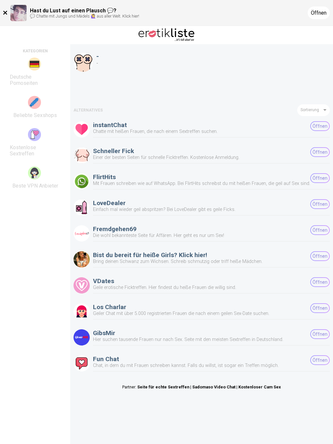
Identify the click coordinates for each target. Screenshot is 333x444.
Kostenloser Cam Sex (259, 387)
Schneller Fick (113, 151)
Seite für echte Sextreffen (163, 387)
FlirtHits (104, 177)
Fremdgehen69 (115, 229)
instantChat (110, 125)
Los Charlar (109, 307)
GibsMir (104, 333)
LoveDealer (109, 203)
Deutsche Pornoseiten (24, 80)
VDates (103, 281)
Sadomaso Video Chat (213, 387)
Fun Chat (106, 359)
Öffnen (318, 13)
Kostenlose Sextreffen (23, 150)
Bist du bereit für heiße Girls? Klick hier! (150, 255)
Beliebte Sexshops (35, 115)
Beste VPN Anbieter (35, 186)
